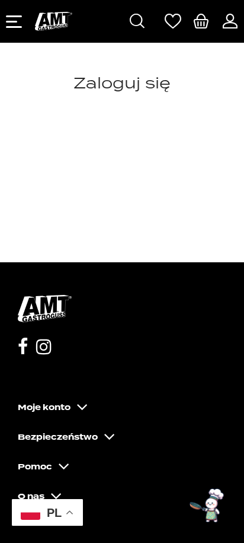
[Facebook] (23, 348)
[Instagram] (44, 348)
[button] (207, 506)
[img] (201, 21)
